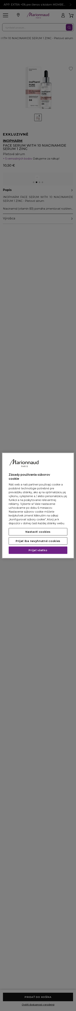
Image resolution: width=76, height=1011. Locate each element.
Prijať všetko (38, 550)
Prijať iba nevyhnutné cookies (38, 541)
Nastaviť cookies (37, 531)
